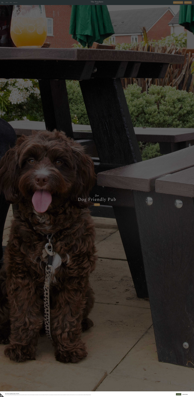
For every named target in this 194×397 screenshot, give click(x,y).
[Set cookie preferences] (2, 395)
